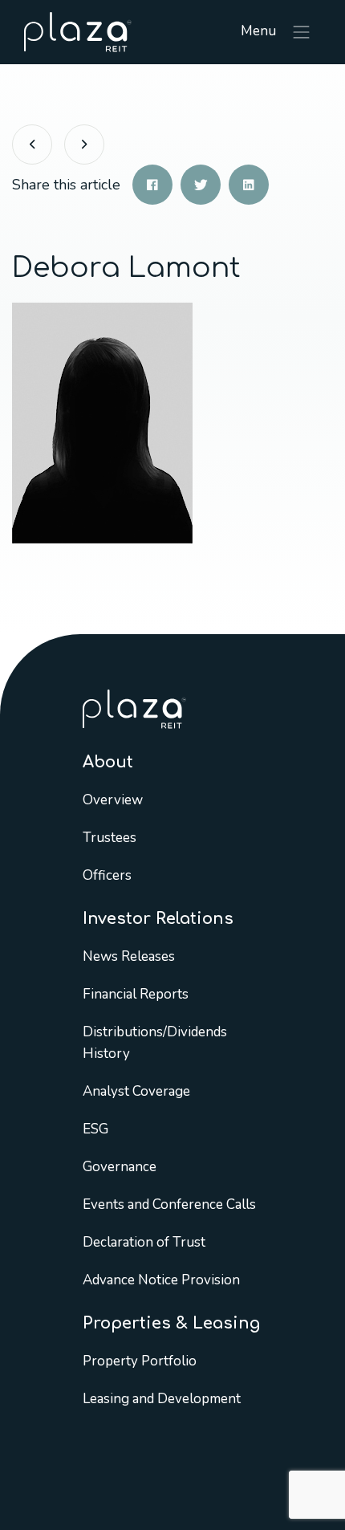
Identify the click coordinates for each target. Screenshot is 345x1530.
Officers (107, 875)
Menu (260, 31)
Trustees (109, 837)
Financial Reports (136, 994)
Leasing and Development (162, 1399)
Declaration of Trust (144, 1242)
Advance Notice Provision (161, 1280)
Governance (119, 1167)
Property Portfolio (140, 1361)
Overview (113, 800)
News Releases (129, 956)
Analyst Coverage (136, 1091)
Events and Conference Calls (169, 1204)
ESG (95, 1129)
